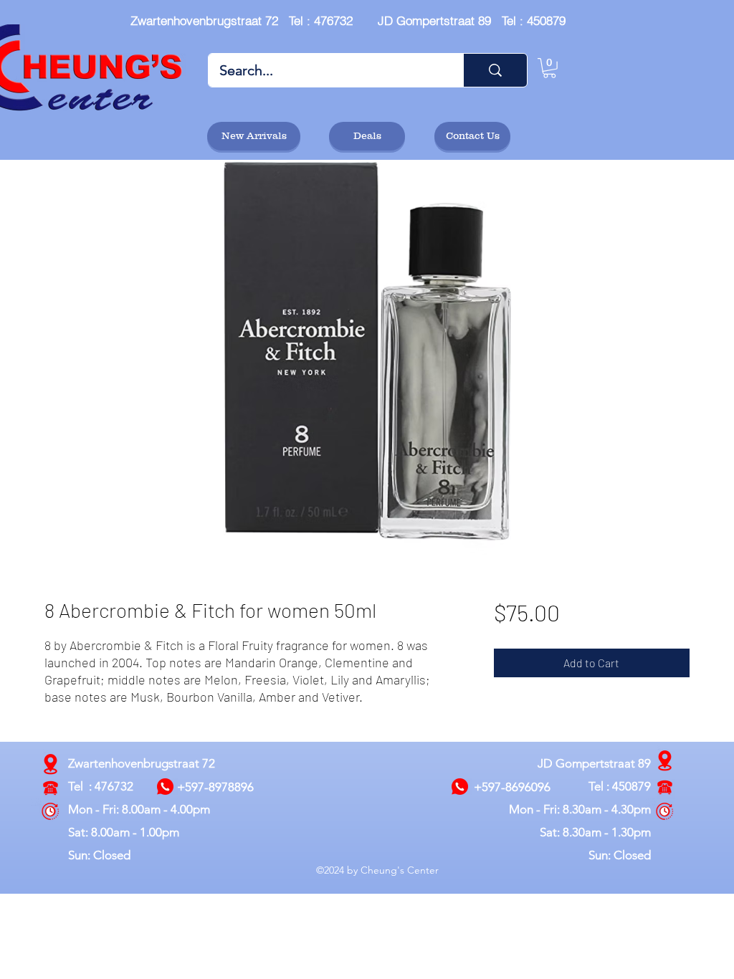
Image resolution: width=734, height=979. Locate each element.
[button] (549, 68)
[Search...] (495, 70)
